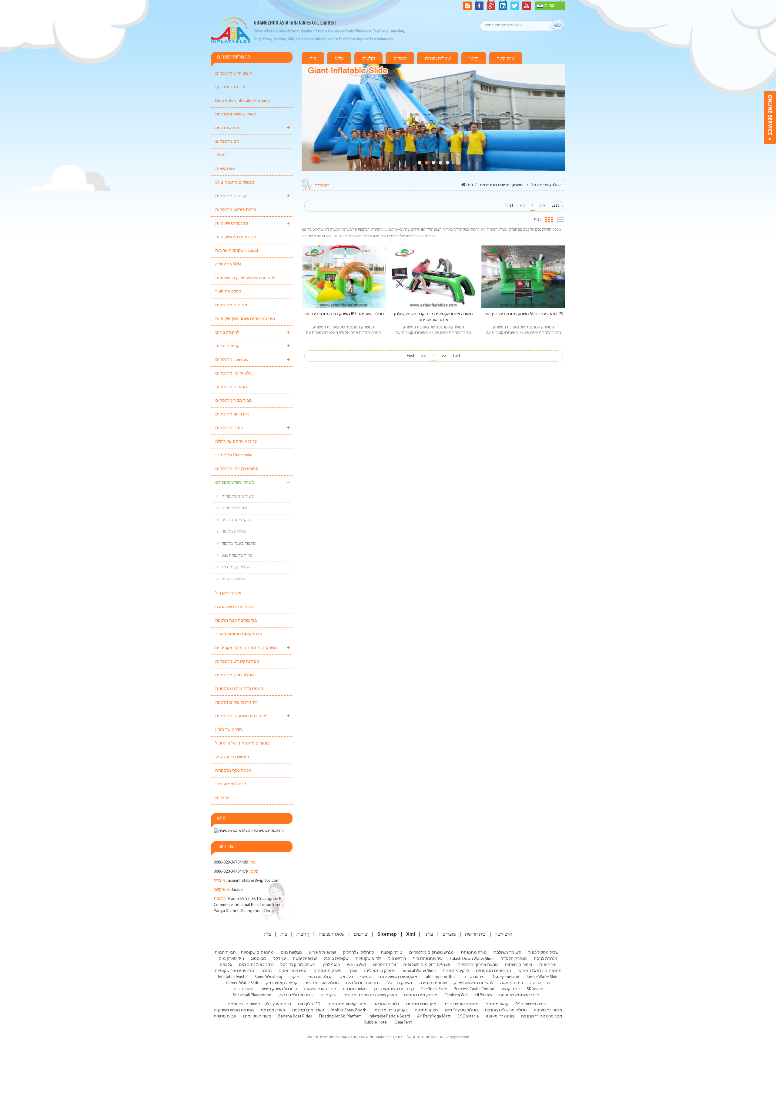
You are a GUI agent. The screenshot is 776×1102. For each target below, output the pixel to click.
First (509, 205)
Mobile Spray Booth (348, 1010)
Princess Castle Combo (474, 989)
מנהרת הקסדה (513, 959)
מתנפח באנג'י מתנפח (239, 543)
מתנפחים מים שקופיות (235, 237)
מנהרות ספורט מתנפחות (237, 661)
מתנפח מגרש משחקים (234, 1010)
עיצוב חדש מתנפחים (233, 73)
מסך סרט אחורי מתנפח (541, 1016)
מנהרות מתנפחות (231, 387)
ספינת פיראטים (292, 971)
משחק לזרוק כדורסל (298, 965)
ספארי (365, 977)
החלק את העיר (228, 291)
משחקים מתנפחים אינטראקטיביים (246, 648)
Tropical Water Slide (418, 971)
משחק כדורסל (399, 983)
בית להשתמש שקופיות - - (521, 995)
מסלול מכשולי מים (461, 1010)
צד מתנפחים (384, 965)
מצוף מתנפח (426, 1010)
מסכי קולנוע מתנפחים (346, 1004)
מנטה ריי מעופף (548, 1010)
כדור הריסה (540, 983)
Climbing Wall (456, 995)
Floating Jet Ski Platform (340, 1016)
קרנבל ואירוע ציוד (230, 784)
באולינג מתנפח (234, 532)
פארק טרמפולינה (379, 971)
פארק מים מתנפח (308, 1010)
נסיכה (266, 971)
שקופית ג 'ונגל (336, 959)
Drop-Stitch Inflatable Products (242, 100)
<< (522, 205)
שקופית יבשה (305, 959)
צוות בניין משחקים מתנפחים (240, 716)
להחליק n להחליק (358, 953)
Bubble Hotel (375, 1022)
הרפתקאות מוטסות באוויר (238, 634)
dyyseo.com (459, 1037)
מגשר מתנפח (355, 989)
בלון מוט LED (309, 1004)
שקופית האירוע (322, 953)
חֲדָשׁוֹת (368, 58)
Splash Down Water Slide (471, 959)
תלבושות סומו (233, 579)
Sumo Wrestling (268, 977)
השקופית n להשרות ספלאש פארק (245, 278)
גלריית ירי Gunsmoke (233, 455)
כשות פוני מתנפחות (238, 496)
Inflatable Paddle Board (389, 1016)
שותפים (361, 934)
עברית (550, 5)
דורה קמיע (510, 989)
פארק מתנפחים (327, 971)
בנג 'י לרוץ (331, 965)
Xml (410, 934)
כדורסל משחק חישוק (278, 989)
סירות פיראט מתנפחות (235, 210)
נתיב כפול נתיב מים (256, 965)
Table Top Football (440, 977)
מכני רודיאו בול (228, 593)
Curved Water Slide (242, 983)
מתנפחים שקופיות (231, 223)
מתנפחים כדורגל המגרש (540, 971)
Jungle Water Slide (542, 977)
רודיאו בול (397, 959)
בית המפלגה (511, 983)
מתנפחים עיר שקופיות (234, 971)
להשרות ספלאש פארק (473, 983)
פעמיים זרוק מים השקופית (426, 965)
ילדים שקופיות (368, 959)
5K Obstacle (468, 1016)
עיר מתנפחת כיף (230, 87)
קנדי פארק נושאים (320, 989)
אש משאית (225, 169)
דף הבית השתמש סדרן (394, 989)
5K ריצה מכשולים (530, 1004)
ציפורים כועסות (518, 965)
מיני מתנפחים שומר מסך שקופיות (245, 319)
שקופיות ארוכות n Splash (237, 250)
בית (312, 58)
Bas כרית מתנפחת (237, 555)
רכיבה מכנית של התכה (235, 607)
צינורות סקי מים (257, 1016)
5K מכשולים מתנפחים (234, 182)
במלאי (221, 155)
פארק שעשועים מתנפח (235, 114)
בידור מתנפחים (229, 428)
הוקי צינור (327, 995)
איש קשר (505, 58)
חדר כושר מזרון (228, 729)
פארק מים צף (273, 1010)
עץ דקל (279, 959)
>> (542, 205)
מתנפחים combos (231, 360)
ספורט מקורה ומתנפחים (237, 469)
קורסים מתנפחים (230, 196)
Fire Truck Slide (434, 989)
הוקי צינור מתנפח (236, 520)
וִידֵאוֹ (473, 58)
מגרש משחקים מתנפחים (431, 953)
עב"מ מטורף (225, 1016)
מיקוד (294, 977)
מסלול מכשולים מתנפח (506, 1010)
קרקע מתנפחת (456, 971)
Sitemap (387, 934)
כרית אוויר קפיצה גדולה (236, 441)
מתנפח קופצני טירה (461, 1004)
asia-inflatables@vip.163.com (253, 880)
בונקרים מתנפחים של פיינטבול (242, 743)
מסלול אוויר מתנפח (321, 983)
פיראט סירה (474, 977)
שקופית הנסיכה (433, 983)
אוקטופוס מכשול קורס (397, 977)
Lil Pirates (483, 995)
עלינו (339, 58)
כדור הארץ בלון (278, 1004)
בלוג (267, 934)
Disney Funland (505, 977)
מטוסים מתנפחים (231, 305)
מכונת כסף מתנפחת (233, 770)
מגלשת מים (291, 953)
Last (555, 205)
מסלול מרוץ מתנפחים (234, 675)
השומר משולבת (507, 953)
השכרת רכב (243, 989)
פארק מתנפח (227, 128)
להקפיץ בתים (227, 332)
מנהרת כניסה (545, 959)
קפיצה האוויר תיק (281, 983)
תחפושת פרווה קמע (233, 757)
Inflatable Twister (233, 977)
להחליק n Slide (228, 264)
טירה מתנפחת (474, 953)
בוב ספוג (258, 959)
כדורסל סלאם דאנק (295, 995)
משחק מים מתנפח (420, 995)
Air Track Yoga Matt (433, 1016)
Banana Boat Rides (295, 1016)
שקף (353, 971)
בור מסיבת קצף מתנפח (236, 620)
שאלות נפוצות (438, 58)
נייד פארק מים (231, 959)
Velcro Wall (356, 965)
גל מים (226, 965)
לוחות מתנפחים (234, 508)
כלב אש (346, 977)
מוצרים (399, 58)
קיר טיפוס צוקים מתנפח (236, 702)
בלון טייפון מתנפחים (233, 373)
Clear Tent (403, 1022)
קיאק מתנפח (497, 1004)
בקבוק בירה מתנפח (390, 1010)
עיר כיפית (547, 965)
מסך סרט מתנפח (421, 1004)
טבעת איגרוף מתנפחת (477, 965)
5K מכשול (535, 989)
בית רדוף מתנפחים (232, 414)
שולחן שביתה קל (235, 567)
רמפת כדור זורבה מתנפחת (239, 689)
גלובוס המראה (386, 1004)
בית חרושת (475, 934)
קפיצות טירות (227, 346)
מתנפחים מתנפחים (493, 971)
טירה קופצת (391, 953)
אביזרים (222, 798)
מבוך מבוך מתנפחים (233, 400)
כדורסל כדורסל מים (363, 983)
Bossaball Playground (252, 995)
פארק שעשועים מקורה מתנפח (370, 995)
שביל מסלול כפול (543, 953)
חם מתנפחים (227, 141)
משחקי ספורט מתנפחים (234, 482)
